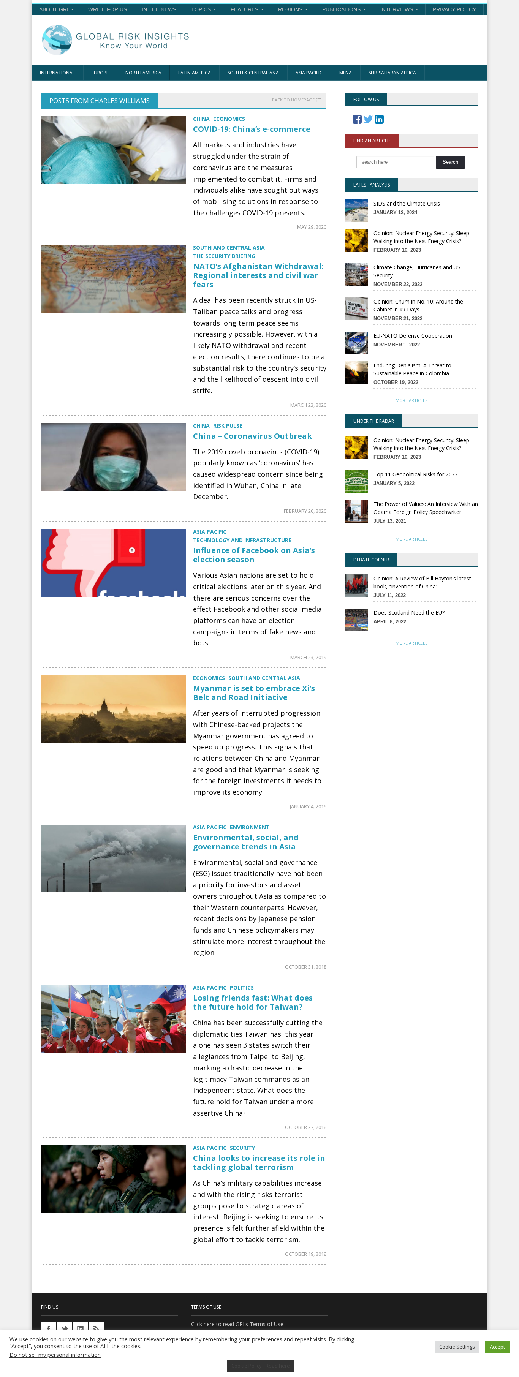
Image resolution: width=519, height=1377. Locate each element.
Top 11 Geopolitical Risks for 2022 (415, 474)
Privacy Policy (454, 9)
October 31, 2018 (305, 966)
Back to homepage (293, 100)
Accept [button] (497, 1346)
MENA (345, 73)
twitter (64, 1329)
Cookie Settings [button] (457, 1346)
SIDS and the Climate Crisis (406, 203)
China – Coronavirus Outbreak (252, 436)
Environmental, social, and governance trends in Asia (246, 842)
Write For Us (107, 9)
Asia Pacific (309, 73)
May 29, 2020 (311, 226)
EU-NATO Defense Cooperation (412, 335)
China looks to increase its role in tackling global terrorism (259, 1162)
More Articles (411, 400)
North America (143, 73)
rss (96, 1329)
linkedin (80, 1329)
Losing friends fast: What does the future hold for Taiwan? (253, 1002)
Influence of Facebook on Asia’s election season (254, 554)
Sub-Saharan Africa (392, 73)
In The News (159, 9)
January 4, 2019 (308, 806)
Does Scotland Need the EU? (409, 612)
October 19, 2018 (305, 1254)
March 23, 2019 (308, 657)
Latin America (194, 73)
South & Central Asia (253, 73)
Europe (100, 73)
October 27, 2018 (305, 1127)
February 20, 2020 (305, 510)
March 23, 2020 (308, 405)
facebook (48, 1329)
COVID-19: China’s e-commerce (251, 129)
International (57, 73)
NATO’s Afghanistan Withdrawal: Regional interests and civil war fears (258, 275)
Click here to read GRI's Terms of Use (237, 1324)
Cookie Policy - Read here (260, 1365)
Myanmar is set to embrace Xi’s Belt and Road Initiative (254, 692)
